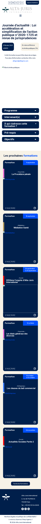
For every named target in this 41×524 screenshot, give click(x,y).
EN (10, 3)
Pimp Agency (27, 519)
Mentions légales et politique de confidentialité (20, 517)
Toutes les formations (20, 484)
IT (19, 3)
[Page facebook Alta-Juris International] (22, 509)
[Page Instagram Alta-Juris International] (25, 509)
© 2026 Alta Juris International (20, 522)
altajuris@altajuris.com (20, 61)
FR (13, 3)
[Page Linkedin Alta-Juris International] (28, 509)
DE (16, 3)
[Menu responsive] (20, 15)
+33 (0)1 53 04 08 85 (32, 505)
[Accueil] (17, 10)
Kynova (18, 519)
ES (22, 3)
